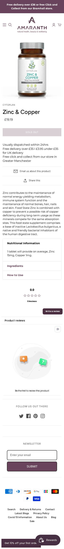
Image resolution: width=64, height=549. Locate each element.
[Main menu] (4, 25)
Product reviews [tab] (15, 320)
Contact (50, 509)
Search (11, 509)
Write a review (53, 311)
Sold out (32, 132)
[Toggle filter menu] (58, 329)
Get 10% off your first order (21, 543)
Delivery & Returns (30, 509)
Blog (53, 517)
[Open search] (10, 25)
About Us (41, 517)
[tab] (32, 243)
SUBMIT (32, 466)
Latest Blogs (22, 513)
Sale (32, 521)
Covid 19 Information (20, 517)
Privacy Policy (41, 513)
